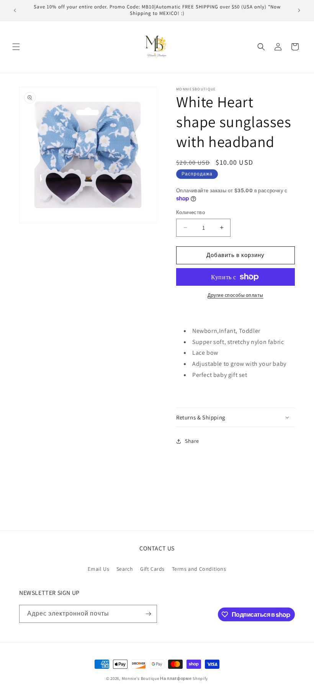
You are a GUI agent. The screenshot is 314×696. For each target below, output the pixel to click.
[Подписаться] (148, 614)
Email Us (98, 568)
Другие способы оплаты (235, 295)
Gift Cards (152, 568)
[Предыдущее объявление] (15, 10)
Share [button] (192, 440)
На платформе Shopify (184, 678)
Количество (190, 212)
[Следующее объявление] (299, 10)
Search (124, 568)
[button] (16, 46)
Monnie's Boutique (140, 678)
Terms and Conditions (199, 568)
